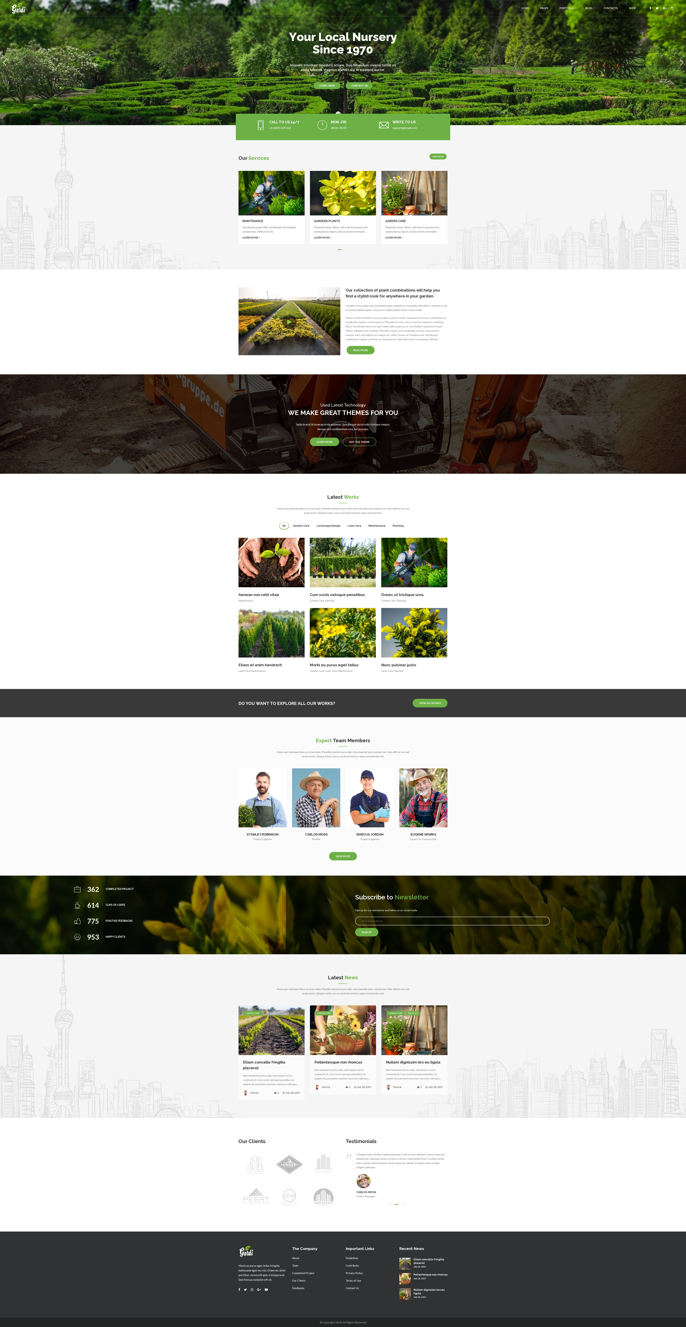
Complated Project (303, 1273)
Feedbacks (298, 1288)
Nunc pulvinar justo (398, 665)
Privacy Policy (354, 1273)
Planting (329, 600)
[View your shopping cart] (672, 8)
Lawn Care (244, 670)
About (295, 1258)
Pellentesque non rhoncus (338, 1062)
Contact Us (352, 1288)
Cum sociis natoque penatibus (337, 594)
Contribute (352, 1265)
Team (295, 1265)
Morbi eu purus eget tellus (334, 665)
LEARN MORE (250, 237)
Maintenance (245, 600)
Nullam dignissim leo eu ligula (413, 1062)
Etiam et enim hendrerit (260, 665)
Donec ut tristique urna (402, 594)
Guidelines (352, 1258)
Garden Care (317, 600)
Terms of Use (353, 1280)
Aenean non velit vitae (258, 594)
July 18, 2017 (292, 1092)
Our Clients (299, 1280)
